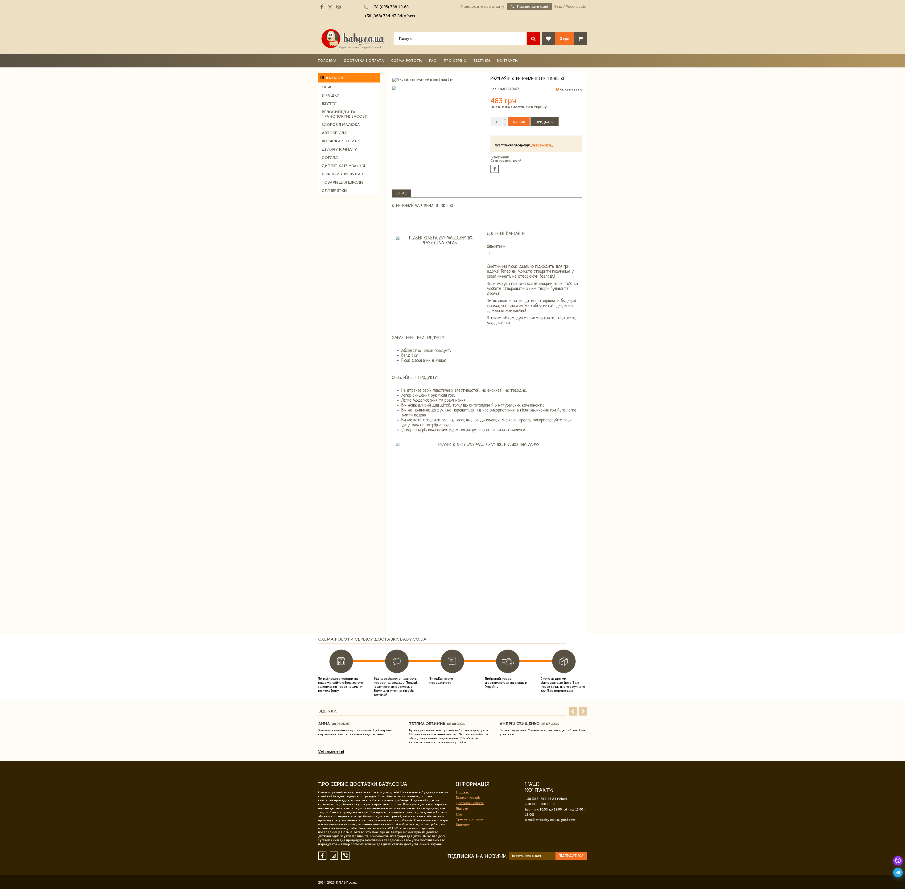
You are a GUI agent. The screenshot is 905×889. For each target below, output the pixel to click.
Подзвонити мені (532, 6)
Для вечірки (334, 190)
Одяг (327, 87)
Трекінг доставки (469, 819)
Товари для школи (342, 182)
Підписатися (571, 856)
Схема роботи (406, 61)
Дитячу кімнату (339, 149)
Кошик (519, 122)
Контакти (507, 61)
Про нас (462, 792)
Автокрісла (334, 133)
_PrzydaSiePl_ (542, 145)
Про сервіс (455, 61)
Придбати (544, 122)
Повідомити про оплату (482, 6)
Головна (327, 61)
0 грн (564, 38)
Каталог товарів (468, 797)
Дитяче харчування (343, 166)
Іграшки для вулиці (343, 174)
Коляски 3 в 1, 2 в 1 (341, 141)
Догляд (330, 157)
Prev (573, 711)
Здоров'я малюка (341, 124)
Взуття (329, 103)
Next (583, 711)
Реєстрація (576, 6)
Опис (401, 193)
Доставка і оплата (364, 61)
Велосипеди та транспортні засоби (345, 114)
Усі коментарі (331, 751)
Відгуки (481, 61)
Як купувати (570, 89)
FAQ (433, 61)
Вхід (558, 6)
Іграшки (331, 95)
